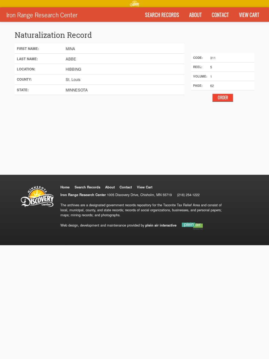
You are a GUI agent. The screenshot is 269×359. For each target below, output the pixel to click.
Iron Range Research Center (41, 14)
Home (65, 187)
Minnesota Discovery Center (134, 3)
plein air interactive (161, 225)
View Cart (249, 15)
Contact (220, 15)
